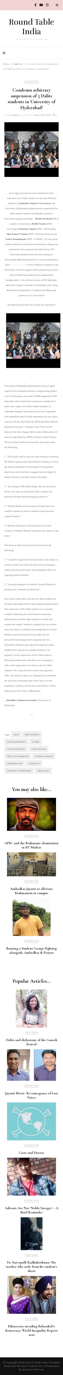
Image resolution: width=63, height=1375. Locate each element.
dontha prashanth (16, 741)
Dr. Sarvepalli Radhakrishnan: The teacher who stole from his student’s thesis (31, 1266)
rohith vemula (38, 749)
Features (31, 1032)
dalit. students (32, 734)
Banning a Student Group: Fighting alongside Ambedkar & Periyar (31, 950)
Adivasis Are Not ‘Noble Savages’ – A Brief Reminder (31, 1210)
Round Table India (31, 27)
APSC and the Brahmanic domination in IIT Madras (31, 845)
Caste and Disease (31, 1153)
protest (35, 741)
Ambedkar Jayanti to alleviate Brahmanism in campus (31, 891)
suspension (34, 763)
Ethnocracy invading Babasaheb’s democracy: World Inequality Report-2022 (31, 1330)
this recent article (18, 264)
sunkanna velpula (44, 756)
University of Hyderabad (19, 770)
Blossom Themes (33, 1369)
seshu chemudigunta (18, 756)
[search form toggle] (57, 5)
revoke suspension (16, 749)
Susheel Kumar (14, 763)
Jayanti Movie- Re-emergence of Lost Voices (31, 1095)
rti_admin (14, 115)
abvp (16, 734)
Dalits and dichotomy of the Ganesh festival (31, 1042)
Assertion (31, 81)
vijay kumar (43, 770)
